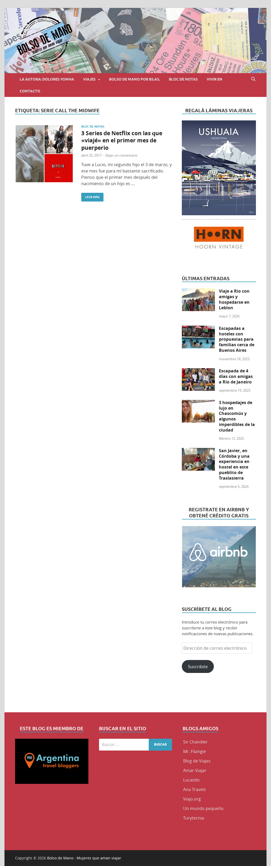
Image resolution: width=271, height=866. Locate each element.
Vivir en (214, 79)
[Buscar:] (135, 745)
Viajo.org (192, 799)
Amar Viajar (194, 770)
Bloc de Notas (183, 79)
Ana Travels (194, 789)
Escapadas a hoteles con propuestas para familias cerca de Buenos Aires (236, 339)
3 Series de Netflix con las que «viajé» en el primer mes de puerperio (121, 140)
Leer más (90, 196)
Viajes (89, 79)
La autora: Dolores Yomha (47, 79)
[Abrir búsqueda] (253, 79)
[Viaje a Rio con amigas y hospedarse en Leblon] (198, 291)
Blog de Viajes (197, 761)
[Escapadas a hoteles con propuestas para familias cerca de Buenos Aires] (198, 329)
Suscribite (198, 667)
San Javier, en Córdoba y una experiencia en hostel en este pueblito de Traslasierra (234, 464)
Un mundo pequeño (203, 808)
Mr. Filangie (194, 751)
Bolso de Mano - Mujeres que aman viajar (84, 857)
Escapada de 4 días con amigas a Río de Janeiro (236, 376)
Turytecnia (193, 818)
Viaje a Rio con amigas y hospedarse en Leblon (234, 299)
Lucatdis (191, 780)
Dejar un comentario (121, 155)
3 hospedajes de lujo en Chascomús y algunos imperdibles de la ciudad (237, 416)
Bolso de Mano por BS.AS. (134, 79)
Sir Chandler (195, 742)
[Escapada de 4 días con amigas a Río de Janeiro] (198, 371)
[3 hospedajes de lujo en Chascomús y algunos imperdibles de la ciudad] (198, 403)
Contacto (30, 91)
